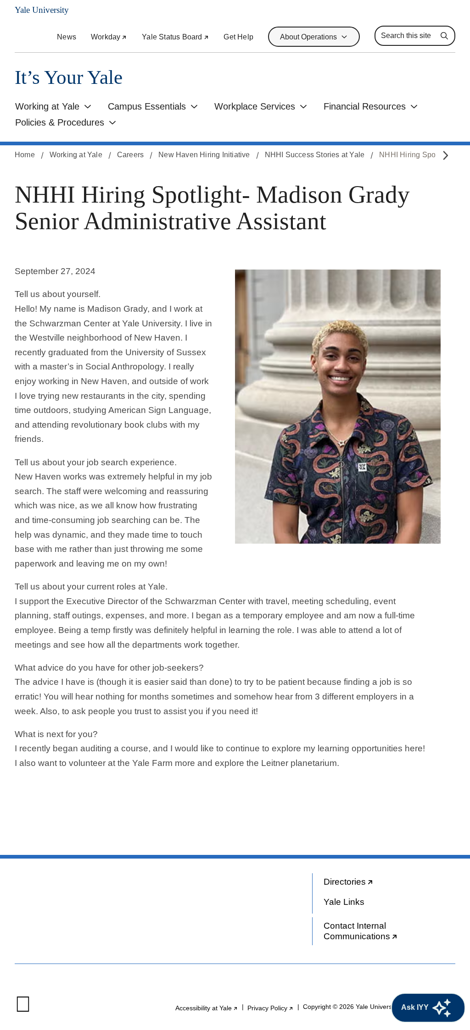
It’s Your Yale (69, 77)
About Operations (308, 37)
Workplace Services (254, 106)
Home (25, 155)
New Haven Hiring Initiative (204, 155)
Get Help (238, 37)
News (66, 37)
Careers (130, 155)
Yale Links (344, 902)
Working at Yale (47, 106)
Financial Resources (365, 106)
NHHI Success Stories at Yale (315, 155)
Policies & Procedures (59, 122)
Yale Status (175, 37)
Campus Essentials (147, 106)
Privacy (270, 1008)
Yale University (42, 10)
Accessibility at (206, 1008)
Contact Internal (366, 933)
